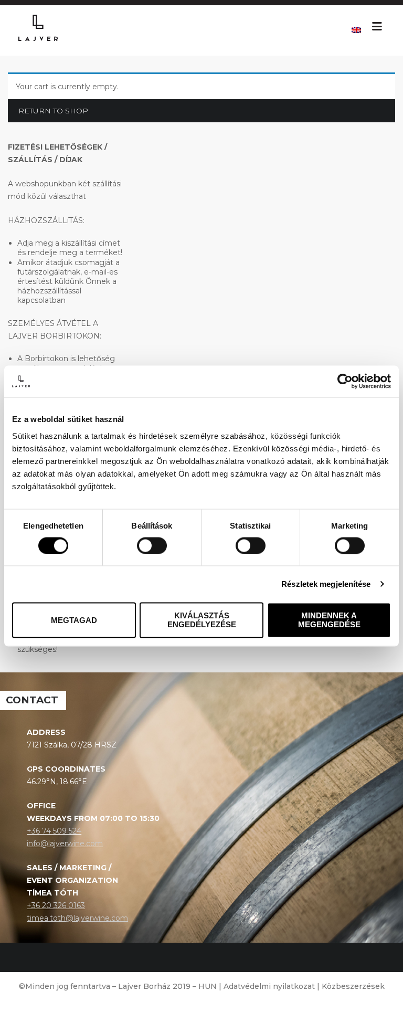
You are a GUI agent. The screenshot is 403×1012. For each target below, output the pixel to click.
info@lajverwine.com (65, 843)
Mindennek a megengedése (329, 620)
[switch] (152, 545)
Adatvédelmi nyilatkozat (269, 986)
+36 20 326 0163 (56, 905)
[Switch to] (356, 30)
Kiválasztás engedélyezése (201, 620)
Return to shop (53, 110)
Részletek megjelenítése (325, 583)
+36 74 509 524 (54, 831)
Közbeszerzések (353, 986)
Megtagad (74, 620)
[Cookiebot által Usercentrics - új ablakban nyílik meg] (345, 381)
